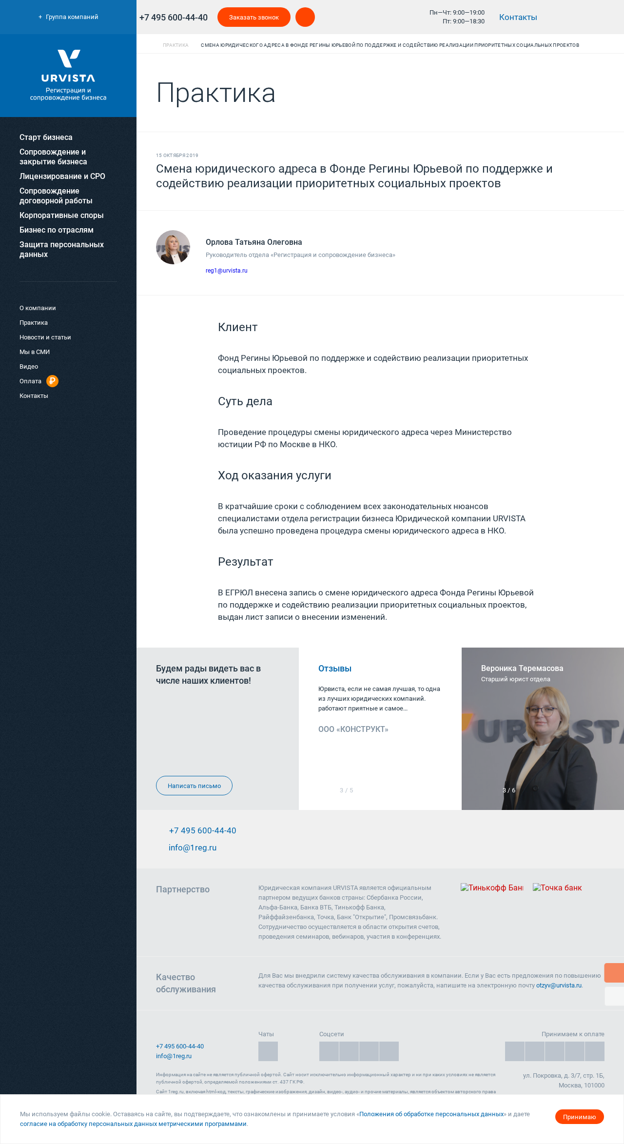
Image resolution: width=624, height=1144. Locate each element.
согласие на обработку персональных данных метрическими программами (133, 1123)
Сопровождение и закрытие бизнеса (53, 156)
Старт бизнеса (46, 137)
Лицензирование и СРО (62, 176)
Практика (34, 322)
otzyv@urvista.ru (559, 985)
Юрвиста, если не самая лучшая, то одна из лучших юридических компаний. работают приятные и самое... (379, 698)
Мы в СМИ (35, 351)
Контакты (519, 17)
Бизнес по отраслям (57, 230)
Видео (29, 366)
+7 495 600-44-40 (173, 17)
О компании (38, 308)
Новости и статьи (45, 337)
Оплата (30, 381)
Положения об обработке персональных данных (431, 1114)
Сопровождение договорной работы (56, 195)
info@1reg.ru (174, 1056)
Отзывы (335, 668)
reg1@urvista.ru (227, 270)
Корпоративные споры (62, 215)
